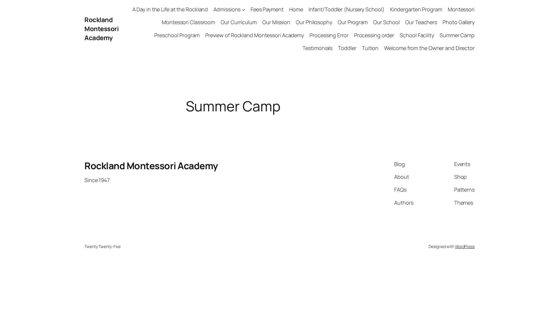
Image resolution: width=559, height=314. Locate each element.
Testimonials (317, 47)
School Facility (417, 35)
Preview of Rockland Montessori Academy (254, 35)
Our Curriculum (239, 22)
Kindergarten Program (416, 9)
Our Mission (276, 22)
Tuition (370, 47)
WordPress (465, 246)
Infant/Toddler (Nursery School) (347, 9)
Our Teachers (421, 22)
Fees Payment (267, 9)
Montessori (461, 9)
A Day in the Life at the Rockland (170, 9)
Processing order (374, 35)
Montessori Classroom (188, 22)
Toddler (347, 47)
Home (296, 9)
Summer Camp (457, 35)
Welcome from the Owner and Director (429, 47)
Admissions (226, 9)
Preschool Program (176, 35)
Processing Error (328, 35)
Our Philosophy (314, 22)
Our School (386, 22)
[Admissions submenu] (243, 9)
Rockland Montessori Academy (101, 28)
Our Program (353, 22)
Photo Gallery (459, 22)
